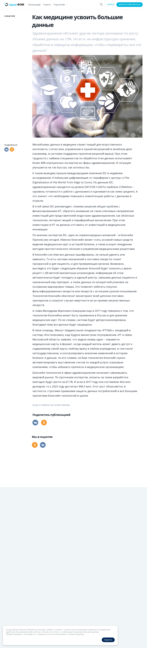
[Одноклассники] (12, 149)
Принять (108, 639)
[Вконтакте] (6, 149)
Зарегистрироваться (129, 4)
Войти (111, 4)
